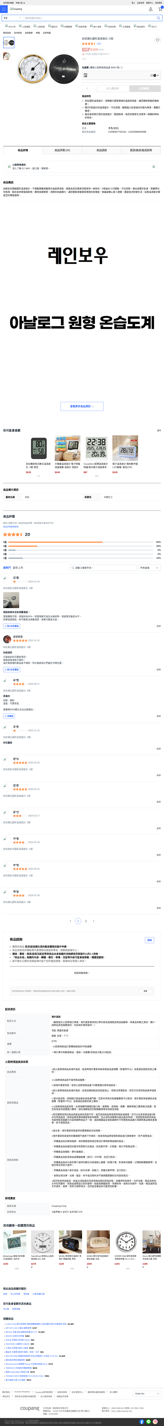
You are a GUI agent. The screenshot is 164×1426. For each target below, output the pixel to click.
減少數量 (93, 87)
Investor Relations (22, 1392)
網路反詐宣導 (62, 1396)
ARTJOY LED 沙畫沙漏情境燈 (18, 1328)
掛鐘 (5, 1294)
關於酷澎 (6, 1392)
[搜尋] (158, 18)
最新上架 (18, 567)
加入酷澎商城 (46, 1396)
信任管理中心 (77, 1392)
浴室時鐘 (47, 33)
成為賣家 (158, 3)
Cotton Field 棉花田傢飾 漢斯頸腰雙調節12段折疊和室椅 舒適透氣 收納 (36, 1324)
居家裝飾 (29, 33)
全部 (5, 18)
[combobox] (149, 568)
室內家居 (18, 33)
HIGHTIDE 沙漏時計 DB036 (17, 1344)
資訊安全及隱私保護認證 (25, 1396)
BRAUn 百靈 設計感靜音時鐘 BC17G (21, 1332)
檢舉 (145, 991)
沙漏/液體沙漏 (39, 1294)
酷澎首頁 (7, 33)
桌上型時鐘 (15, 1294)
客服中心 (149, 3)
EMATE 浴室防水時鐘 (15, 1336)
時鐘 (38, 33)
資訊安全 (6, 1396)
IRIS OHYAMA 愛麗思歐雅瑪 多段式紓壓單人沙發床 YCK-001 (32, 1356)
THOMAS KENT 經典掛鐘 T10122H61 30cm (25, 1376)
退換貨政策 (62, 1392)
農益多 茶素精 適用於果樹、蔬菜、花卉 (22, 1352)
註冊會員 (140, 3)
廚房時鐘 (16, 1309)
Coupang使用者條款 (44, 1392)
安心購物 (113, 1392)
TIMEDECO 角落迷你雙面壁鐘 (19, 1368)
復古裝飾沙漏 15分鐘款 (16, 1380)
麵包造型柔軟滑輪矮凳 (15, 1360)
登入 (133, 3)
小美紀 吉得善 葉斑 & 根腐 (17, 1348)
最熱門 (7, 567)
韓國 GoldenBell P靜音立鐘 (17, 1372)
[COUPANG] (29, 1409)
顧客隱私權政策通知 (96, 1392)
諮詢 (149, 940)
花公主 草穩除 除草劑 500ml (18, 1340)
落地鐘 (26, 1294)
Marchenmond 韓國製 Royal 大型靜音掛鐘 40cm (26, 1364)
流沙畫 (6, 1309)
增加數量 (93, 90)
